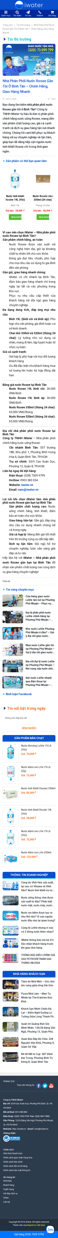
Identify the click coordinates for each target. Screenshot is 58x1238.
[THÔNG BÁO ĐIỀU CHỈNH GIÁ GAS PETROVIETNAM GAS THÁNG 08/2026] (11, 958)
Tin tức (28, 15)
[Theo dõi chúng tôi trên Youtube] (51, 1086)
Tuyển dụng (8, 1189)
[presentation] (4, 198)
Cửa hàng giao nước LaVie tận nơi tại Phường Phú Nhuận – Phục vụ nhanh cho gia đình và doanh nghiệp (40, 600)
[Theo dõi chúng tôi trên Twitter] (45, 1086)
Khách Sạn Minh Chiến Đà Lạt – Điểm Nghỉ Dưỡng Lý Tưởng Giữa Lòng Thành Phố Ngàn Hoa (38, 1013)
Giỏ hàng (52, 15)
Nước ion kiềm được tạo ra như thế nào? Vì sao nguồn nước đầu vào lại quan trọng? (38, 916)
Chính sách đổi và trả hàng (15, 1166)
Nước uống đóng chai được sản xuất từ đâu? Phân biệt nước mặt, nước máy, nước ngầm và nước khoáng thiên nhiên (37, 901)
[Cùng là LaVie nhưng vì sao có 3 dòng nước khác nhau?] (11, 930)
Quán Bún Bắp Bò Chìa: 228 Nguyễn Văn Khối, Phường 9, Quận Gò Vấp (37, 1042)
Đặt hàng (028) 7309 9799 (29, 1234)
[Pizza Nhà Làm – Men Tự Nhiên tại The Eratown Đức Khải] (11, 996)
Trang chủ (8, 25)
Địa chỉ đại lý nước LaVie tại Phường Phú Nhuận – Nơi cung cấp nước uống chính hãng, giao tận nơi (40, 665)
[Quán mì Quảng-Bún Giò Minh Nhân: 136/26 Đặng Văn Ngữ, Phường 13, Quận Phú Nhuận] (11, 1027)
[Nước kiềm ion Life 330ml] (11, 859)
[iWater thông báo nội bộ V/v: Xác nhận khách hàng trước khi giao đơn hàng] (11, 943)
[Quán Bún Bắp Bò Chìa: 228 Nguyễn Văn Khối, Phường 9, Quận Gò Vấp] (11, 1042)
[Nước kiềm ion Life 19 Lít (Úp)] (11, 773)
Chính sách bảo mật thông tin (16, 1170)
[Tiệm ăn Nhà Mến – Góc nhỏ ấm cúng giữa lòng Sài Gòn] (11, 984)
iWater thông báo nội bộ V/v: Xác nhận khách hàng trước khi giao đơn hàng (37, 943)
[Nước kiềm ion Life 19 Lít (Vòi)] (11, 837)
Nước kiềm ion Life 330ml (36, 852)
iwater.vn (27, 485)
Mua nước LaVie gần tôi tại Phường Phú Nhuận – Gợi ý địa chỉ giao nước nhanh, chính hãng (40, 649)
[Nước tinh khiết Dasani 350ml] (11, 794)
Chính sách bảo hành (13, 1162)
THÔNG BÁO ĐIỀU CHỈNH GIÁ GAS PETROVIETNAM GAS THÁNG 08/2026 (38, 958)
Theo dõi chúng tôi (25, 1085)
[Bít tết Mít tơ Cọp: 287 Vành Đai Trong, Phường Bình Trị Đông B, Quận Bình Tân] (11, 1057)
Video (6, 1197)
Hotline (40, 15)
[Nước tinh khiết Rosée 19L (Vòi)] (11, 816)
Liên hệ (6, 1202)
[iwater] (29, 5)
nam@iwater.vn (41, 1129)
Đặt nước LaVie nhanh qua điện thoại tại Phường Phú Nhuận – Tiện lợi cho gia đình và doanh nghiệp (39, 681)
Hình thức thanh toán (12, 1153)
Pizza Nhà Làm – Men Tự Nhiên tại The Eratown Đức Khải (36, 997)
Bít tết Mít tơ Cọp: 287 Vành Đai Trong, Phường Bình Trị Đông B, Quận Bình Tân (37, 1057)
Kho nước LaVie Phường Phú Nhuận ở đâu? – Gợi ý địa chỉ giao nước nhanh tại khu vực (40, 632)
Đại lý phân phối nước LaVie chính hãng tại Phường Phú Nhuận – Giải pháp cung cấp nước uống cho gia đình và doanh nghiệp (40, 616)
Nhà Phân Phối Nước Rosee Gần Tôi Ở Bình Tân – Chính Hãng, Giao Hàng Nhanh (28, 29)
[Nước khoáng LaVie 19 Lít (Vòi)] (11, 752)
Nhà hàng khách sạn (29, 974)
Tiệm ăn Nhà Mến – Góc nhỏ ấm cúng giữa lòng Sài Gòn (37, 983)
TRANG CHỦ (9, 1081)
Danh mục (5, 15)
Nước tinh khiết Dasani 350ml (38, 788)
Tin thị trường (23, 25)
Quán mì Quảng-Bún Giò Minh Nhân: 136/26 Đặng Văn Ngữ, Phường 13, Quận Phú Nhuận (38, 1028)
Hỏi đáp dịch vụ (10, 1193)
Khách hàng (8, 1185)
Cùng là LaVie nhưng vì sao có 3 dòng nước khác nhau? (37, 929)
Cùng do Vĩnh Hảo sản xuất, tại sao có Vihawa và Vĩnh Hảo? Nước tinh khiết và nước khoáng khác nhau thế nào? (38, 886)
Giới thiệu (7, 1181)
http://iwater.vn (19, 1129)
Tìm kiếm (17, 15)
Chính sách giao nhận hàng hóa (17, 1157)
